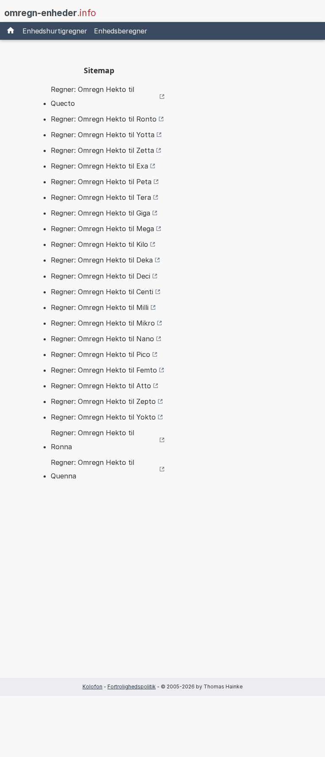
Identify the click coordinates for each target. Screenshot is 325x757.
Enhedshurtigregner (54, 31)
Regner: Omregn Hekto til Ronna (92, 439)
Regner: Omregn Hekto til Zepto (103, 401)
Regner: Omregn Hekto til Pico (100, 354)
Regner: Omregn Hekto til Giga (100, 213)
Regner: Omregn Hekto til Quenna (92, 469)
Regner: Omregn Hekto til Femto (104, 370)
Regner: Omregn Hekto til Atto (101, 385)
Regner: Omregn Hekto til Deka (102, 260)
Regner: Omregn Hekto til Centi (102, 291)
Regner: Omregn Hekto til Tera (101, 197)
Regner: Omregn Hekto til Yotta (102, 134)
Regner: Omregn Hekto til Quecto (92, 96)
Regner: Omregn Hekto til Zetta (102, 150)
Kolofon (92, 686)
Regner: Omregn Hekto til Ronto (104, 119)
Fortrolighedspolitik (131, 686)
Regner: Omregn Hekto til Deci (100, 276)
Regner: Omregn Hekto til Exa (99, 166)
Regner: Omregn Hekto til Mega (102, 228)
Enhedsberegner (120, 31)
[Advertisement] (99, 593)
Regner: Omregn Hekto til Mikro (103, 323)
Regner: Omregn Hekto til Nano (102, 338)
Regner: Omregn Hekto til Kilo (99, 244)
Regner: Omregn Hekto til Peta (101, 181)
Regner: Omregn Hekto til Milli (100, 307)
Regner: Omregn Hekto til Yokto (103, 417)
